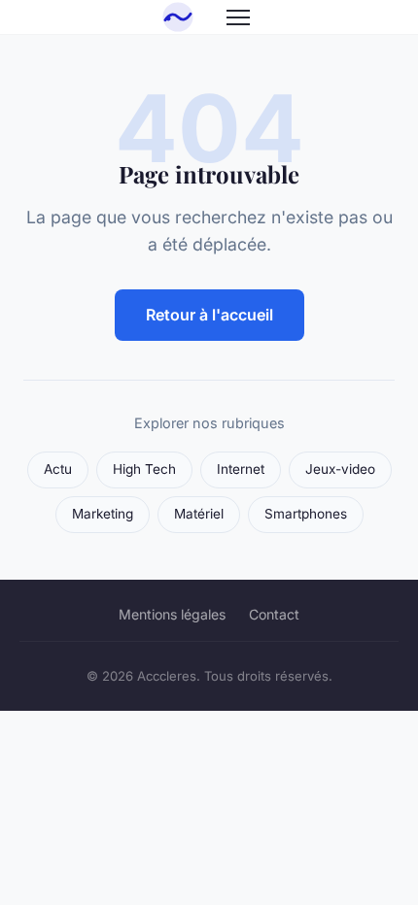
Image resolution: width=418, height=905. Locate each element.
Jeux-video (340, 469)
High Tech (144, 469)
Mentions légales (172, 614)
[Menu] (238, 17)
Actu (58, 469)
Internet (240, 469)
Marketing (102, 513)
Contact (274, 614)
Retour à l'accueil (209, 314)
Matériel (199, 513)
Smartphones (305, 513)
